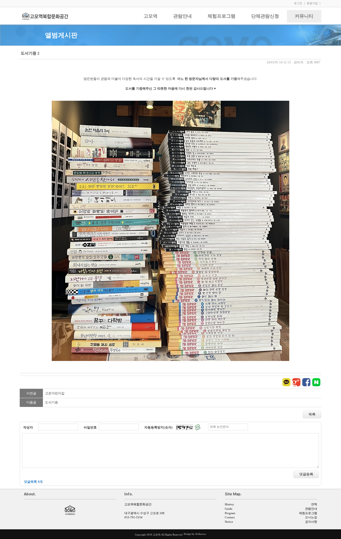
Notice (229, 521)
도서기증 (51, 402)
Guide (228, 508)
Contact (230, 517)
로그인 (298, 3)
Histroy (229, 504)
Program (230, 513)
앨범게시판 (61, 35)
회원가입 (312, 3)
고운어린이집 (54, 393)
